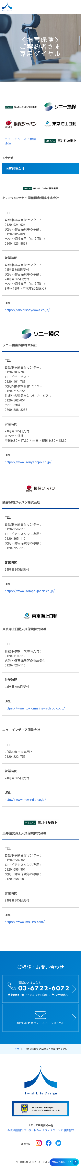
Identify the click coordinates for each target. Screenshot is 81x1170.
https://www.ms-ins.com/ (25, 921)
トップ (15, 1049)
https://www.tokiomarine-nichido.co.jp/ (35, 708)
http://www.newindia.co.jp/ (25, 799)
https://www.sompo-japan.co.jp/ (30, 591)
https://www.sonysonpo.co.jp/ (28, 462)
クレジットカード (34, 1130)
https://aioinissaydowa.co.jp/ (27, 310)
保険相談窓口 (15, 1130)
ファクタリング (54, 1130)
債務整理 (69, 1130)
